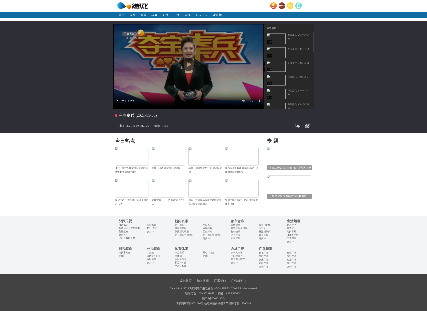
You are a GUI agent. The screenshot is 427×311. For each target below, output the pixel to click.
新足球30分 (180, 262)
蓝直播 (217, 15)
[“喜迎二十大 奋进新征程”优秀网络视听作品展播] (289, 159)
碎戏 (154, 15)
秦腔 (143, 15)
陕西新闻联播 (182, 231)
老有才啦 (235, 235)
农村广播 (263, 263)
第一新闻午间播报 (212, 235)
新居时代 (235, 238)
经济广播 (263, 267)
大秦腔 (150, 252)
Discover (201, 15)
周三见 (262, 228)
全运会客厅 (180, 266)
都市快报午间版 (239, 228)
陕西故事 (235, 225)
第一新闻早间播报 (184, 235)
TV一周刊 (152, 228)
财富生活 (291, 225)
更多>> (150, 231)
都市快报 (235, 231)
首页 (121, 15)
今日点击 (207, 225)
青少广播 (291, 263)
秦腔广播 (291, 253)
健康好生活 (293, 235)
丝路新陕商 (265, 231)
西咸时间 (207, 231)
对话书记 (123, 225)
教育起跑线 (265, 225)
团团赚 (178, 256)
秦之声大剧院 (238, 259)
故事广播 (291, 267)
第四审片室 (124, 252)
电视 (187, 15)
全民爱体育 (180, 259)
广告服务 (237, 280)
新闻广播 (263, 253)
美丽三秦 (123, 231)
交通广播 (263, 259)
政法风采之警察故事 (129, 228)
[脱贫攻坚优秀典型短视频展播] (289, 187)
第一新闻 (179, 225)
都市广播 (263, 256)
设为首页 (186, 280)
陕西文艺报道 (154, 256)
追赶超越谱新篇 (127, 238)
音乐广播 (291, 256)
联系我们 (220, 280)
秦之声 (122, 235)
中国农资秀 (237, 256)
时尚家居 (291, 231)
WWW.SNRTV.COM (225, 288)
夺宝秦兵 (271, 28)
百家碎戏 (207, 228)
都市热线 (263, 235)
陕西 (132, 15)
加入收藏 (203, 280)
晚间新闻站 (180, 228)
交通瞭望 (291, 238)
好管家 (290, 228)
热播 (165, 15)
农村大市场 (237, 252)
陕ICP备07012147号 (213, 298)
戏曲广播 (291, 259)
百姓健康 (151, 259)
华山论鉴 (151, 225)
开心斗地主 (209, 252)
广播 (176, 15)
